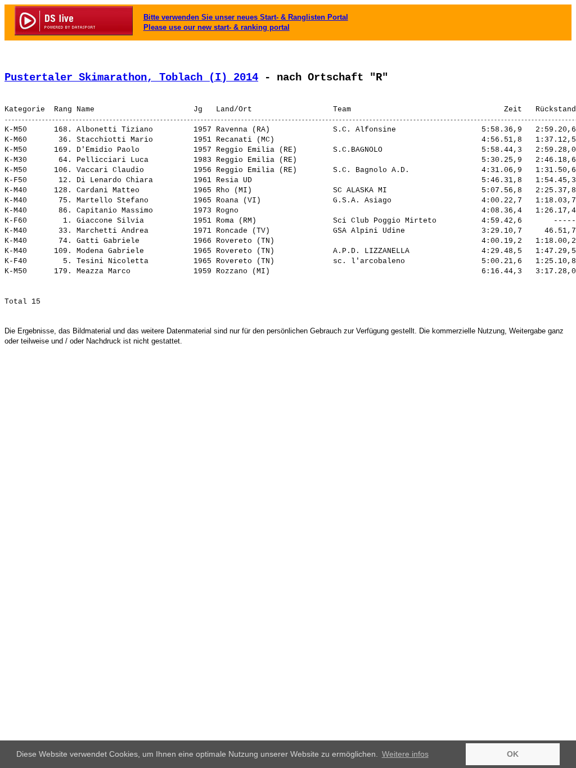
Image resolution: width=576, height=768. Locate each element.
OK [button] (513, 753)
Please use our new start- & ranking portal (216, 27)
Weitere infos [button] (405, 753)
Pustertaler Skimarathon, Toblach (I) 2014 (131, 77)
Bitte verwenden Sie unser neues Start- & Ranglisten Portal (245, 17)
